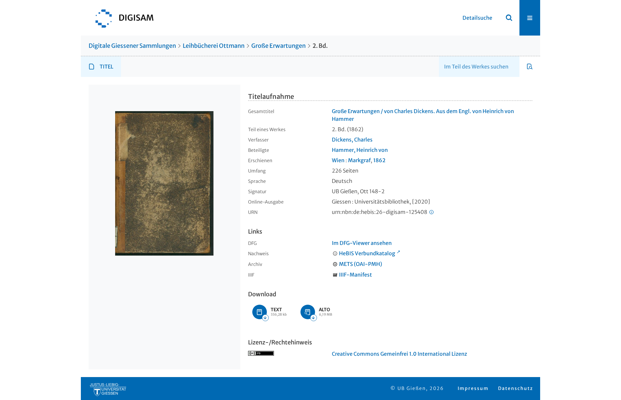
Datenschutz (515, 388)
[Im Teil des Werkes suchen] (529, 66)
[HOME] (121, 18)
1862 (379, 160)
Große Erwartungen (278, 45)
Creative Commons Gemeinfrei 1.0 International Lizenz (399, 354)
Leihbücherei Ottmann (214, 45)
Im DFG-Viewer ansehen (362, 243)
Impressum (473, 388)
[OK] (509, 18)
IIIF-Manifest (355, 274)
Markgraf (359, 160)
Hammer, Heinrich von (360, 150)
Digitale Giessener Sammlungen (132, 45)
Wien (338, 160)
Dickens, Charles (352, 139)
